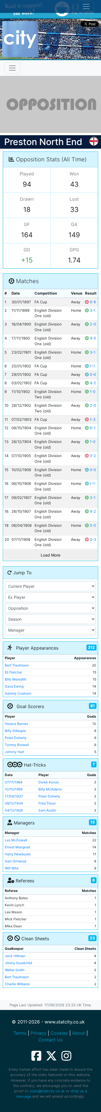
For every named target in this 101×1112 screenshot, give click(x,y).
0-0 (92, 374)
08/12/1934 (14, 803)
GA (74, 224)
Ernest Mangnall (17, 847)
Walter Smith (14, 970)
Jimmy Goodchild (18, 963)
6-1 (92, 428)
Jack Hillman (15, 956)
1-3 (92, 419)
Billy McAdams (50, 789)
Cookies (59, 1033)
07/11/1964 (13, 782)
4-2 (92, 383)
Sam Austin (47, 810)
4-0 (92, 338)
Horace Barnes (16, 724)
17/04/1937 (14, 796)
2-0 (92, 324)
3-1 (92, 310)
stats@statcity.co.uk (47, 1091)
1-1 (92, 366)
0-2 (92, 455)
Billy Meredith (15, 679)
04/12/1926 (14, 810)
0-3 (92, 539)
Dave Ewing (14, 686)
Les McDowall (16, 840)
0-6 (92, 302)
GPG (74, 249)
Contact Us (50, 1040)
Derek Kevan (48, 782)
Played (27, 174)
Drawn (27, 199)
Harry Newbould (17, 854)
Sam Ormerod (15, 861)
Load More (50, 555)
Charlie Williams (17, 984)
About (78, 1033)
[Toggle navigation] (12, 68)
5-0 (92, 525)
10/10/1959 (13, 789)
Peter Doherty (16, 738)
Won (74, 174)
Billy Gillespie (15, 731)
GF (27, 224)
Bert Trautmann (17, 665)
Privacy (38, 1033)
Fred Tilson (47, 803)
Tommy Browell (17, 745)
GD (27, 249)
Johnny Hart (14, 752)
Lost (74, 199)
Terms (19, 1033)
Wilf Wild (11, 868)
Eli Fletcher (13, 672)
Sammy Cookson (18, 693)
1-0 (92, 391)
